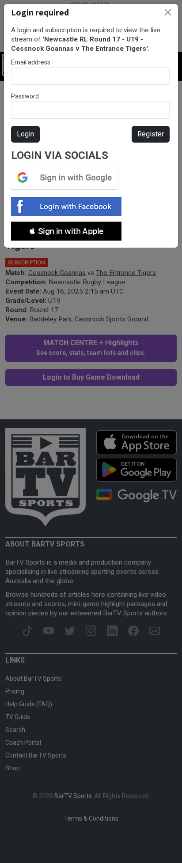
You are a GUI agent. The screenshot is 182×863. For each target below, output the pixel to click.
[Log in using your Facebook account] (69, 206)
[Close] (167, 12)
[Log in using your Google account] (67, 177)
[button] (66, 231)
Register (150, 134)
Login (25, 134)
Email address (30, 62)
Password (25, 96)
